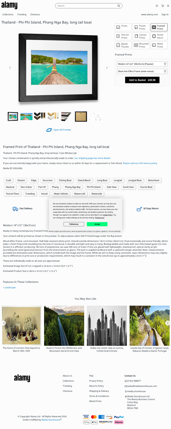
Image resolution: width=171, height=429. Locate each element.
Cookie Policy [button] (107, 215)
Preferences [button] (99, 218)
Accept (97, 224)
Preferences (73, 224)
